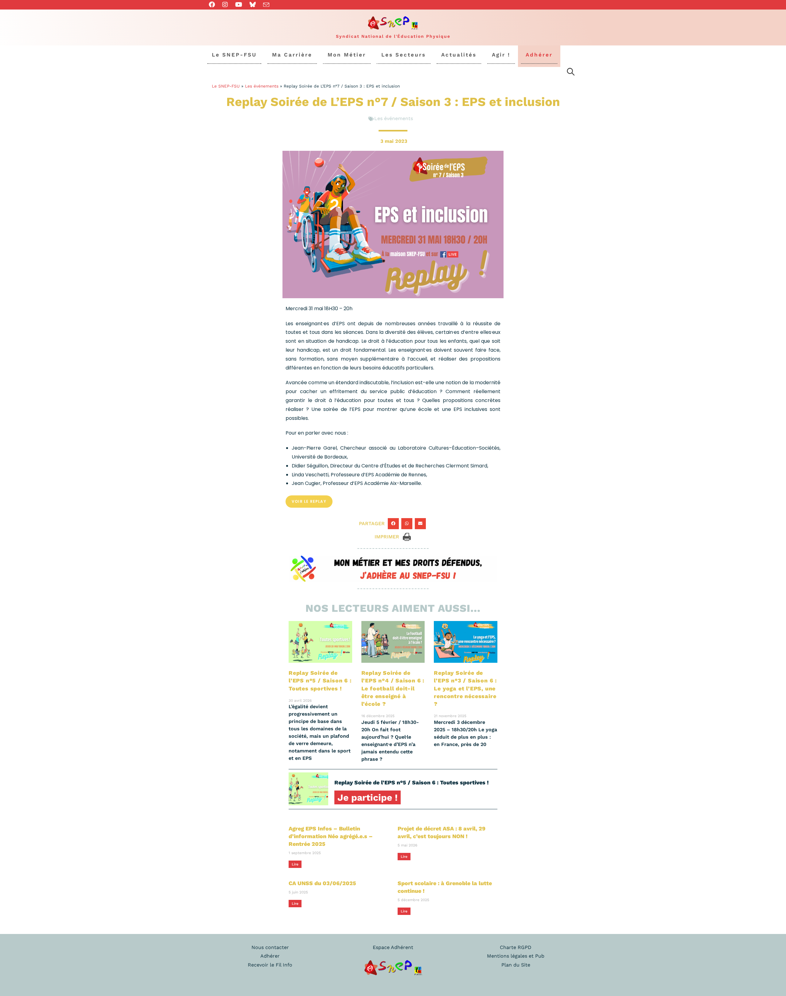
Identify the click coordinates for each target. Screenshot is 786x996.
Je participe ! (367, 797)
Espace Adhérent (393, 947)
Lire (295, 864)
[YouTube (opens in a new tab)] (239, 5)
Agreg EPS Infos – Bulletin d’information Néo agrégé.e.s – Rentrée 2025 (331, 836)
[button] (393, 523)
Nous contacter (270, 947)
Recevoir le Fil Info (270, 965)
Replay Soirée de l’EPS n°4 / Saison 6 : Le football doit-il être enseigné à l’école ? (393, 688)
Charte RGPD (515, 947)
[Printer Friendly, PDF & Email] (406, 536)
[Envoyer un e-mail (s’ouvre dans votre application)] (266, 5)
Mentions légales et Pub (515, 956)
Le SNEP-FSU (226, 86)
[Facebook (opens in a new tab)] (214, 5)
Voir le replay (309, 501)
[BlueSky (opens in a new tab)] (252, 5)
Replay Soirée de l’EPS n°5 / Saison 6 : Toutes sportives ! (320, 680)
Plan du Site (515, 965)
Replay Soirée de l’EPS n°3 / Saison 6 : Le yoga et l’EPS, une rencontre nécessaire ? (465, 688)
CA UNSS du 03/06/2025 (322, 883)
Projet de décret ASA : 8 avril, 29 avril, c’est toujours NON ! (441, 832)
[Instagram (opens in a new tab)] (225, 5)
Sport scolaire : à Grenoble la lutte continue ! (445, 887)
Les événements (261, 86)
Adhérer (270, 956)
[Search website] (570, 72)
